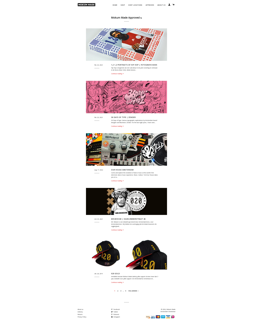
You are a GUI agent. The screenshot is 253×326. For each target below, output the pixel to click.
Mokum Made (170, 309)
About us (161, 5)
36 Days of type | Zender (123, 117)
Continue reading (116, 74)
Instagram (116, 317)
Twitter (115, 312)
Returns (80, 314)
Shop (123, 5)
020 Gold (115, 273)
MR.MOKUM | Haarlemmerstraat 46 (128, 219)
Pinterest (116, 314)
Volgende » (133, 291)
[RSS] (141, 18)
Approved (150, 5)
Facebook (116, 309)
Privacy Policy (82, 317)
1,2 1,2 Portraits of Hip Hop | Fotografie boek (134, 65)
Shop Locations (135, 5)
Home (115, 5)
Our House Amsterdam (122, 170)
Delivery (80, 312)
